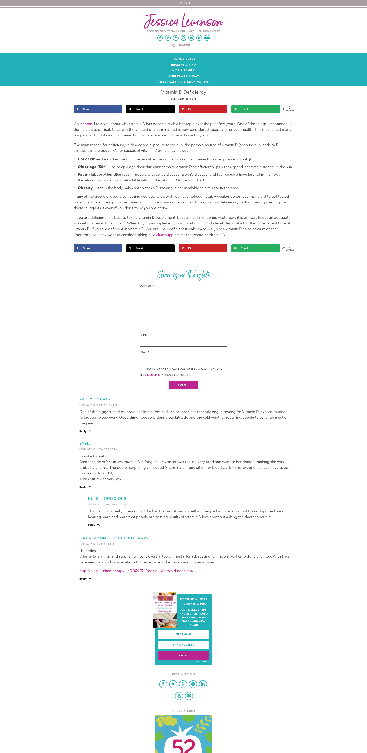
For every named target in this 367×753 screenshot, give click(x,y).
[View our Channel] (199, 38)
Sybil (85, 444)
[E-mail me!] (207, 38)
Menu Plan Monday (183, 76)
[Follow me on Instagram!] (183, 38)
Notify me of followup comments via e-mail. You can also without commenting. (181, 372)
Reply (83, 431)
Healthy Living (183, 65)
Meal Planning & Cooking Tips (183, 82)
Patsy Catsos (94, 399)
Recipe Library (184, 59)
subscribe (154, 375)
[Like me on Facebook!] (160, 38)
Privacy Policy (202, 661)
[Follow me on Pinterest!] (176, 38)
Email (144, 352)
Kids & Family (183, 70)
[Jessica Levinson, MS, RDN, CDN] (183, 23)
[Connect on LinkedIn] (191, 38)
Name (144, 335)
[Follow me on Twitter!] (168, 38)
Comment (147, 286)
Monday (86, 124)
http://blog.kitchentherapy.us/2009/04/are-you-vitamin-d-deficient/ (136, 571)
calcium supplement (168, 235)
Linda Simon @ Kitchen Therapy (114, 538)
